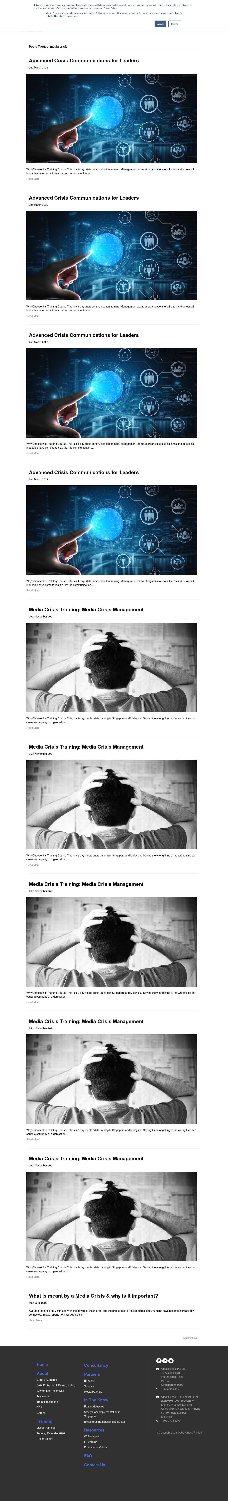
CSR (40, 1407)
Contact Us (94, 1464)
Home (42, 1364)
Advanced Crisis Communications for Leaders (84, 60)
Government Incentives (50, 1390)
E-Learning (90, 1442)
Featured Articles (94, 1406)
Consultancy (96, 1365)
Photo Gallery (45, 1438)
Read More (33, 179)
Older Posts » (191, 1337)
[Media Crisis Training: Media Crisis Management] (111, 667)
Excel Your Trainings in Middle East (105, 1421)
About (42, 1373)
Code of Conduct (47, 1379)
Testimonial (43, 1396)
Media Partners (93, 1391)
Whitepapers (91, 1436)
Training (44, 1421)
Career (41, 1412)
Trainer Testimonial (48, 1401)
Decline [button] (174, 23)
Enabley (89, 1380)
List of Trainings (46, 1427)
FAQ (88, 1455)
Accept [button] (160, 23)
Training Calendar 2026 (51, 1433)
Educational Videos (95, 1447)
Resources (94, 1430)
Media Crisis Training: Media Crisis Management (86, 609)
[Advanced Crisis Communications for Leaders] (111, 118)
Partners (92, 1374)
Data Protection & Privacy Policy (56, 1385)
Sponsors (89, 1386)
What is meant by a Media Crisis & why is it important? (93, 1295)
